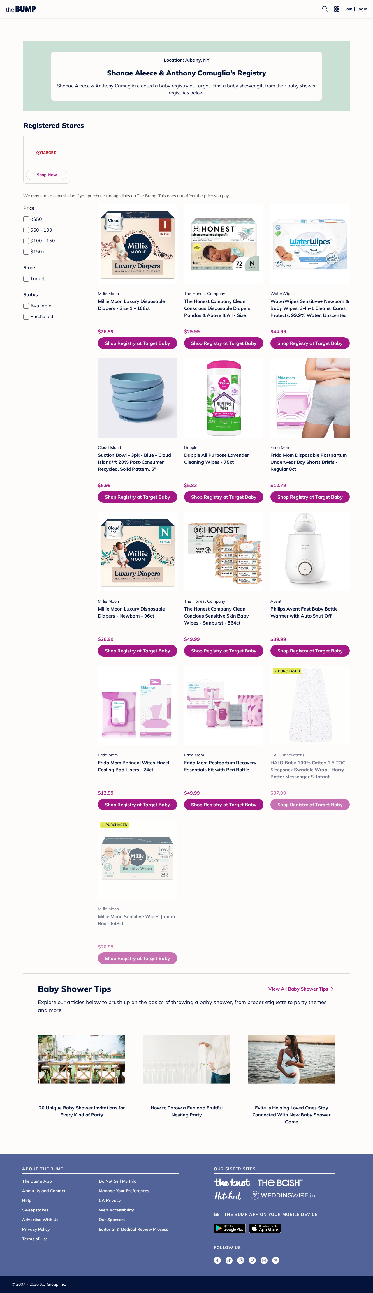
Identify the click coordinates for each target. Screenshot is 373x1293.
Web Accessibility (116, 1210)
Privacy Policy (36, 1229)
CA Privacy (110, 1200)
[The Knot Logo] (232, 1182)
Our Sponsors (112, 1219)
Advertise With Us (40, 1219)
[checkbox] (26, 219)
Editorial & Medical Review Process (133, 1229)
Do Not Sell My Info (117, 1181)
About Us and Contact (43, 1190)
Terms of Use (35, 1238)
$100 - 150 (42, 241)
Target (37, 278)
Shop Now (47, 174)
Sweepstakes (35, 1210)
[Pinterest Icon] (252, 1260)
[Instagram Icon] (240, 1260)
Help (26, 1200)
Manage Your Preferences (124, 1190)
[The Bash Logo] (280, 1182)
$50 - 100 (41, 230)
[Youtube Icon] (264, 1260)
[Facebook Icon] (217, 1260)
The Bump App (37, 1181)
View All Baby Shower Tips (298, 989)
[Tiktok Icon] (229, 1260)
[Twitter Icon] (275, 1260)
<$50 (36, 219)
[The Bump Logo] (21, 9)
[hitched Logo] (227, 1194)
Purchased (41, 316)
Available (40, 305)
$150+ (37, 251)
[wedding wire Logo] (283, 1194)
